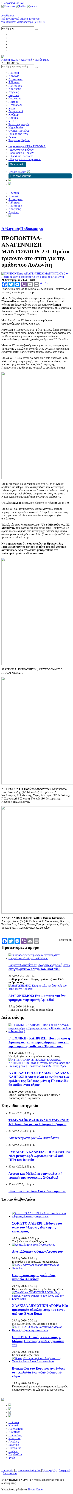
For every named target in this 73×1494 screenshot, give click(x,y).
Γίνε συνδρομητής (20, 175)
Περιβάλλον (15, 104)
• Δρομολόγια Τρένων (21, 149)
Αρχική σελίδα (9, 59)
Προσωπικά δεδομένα (28, 1470)
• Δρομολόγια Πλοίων (21, 152)
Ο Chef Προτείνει (19, 130)
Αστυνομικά (16, 79)
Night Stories (16, 127)
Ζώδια (12, 137)
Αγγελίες (14, 92)
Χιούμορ (14, 114)
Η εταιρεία (7, 1470)
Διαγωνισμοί (16, 111)
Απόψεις (13, 117)
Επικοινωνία (17, 164)
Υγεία (12, 108)
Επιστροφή (65, 939)
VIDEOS (14, 120)
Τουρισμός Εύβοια (19, 140)
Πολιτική (14, 72)
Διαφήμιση (65, 1470)
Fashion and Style (19, 133)
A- (45, 283)
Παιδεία (13, 101)
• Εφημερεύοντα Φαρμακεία (25, 159)
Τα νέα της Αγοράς (19, 124)
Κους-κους (15, 88)
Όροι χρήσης (50, 1470)
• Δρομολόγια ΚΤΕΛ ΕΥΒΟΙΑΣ (27, 146)
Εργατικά (14, 95)
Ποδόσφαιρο (42, 59)
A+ (42, 283)
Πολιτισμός (15, 85)
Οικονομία (15, 98)
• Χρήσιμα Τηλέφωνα (21, 156)
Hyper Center (35, 1489)
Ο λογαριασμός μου (12, 2)
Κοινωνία (14, 75)
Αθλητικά (26, 59)
